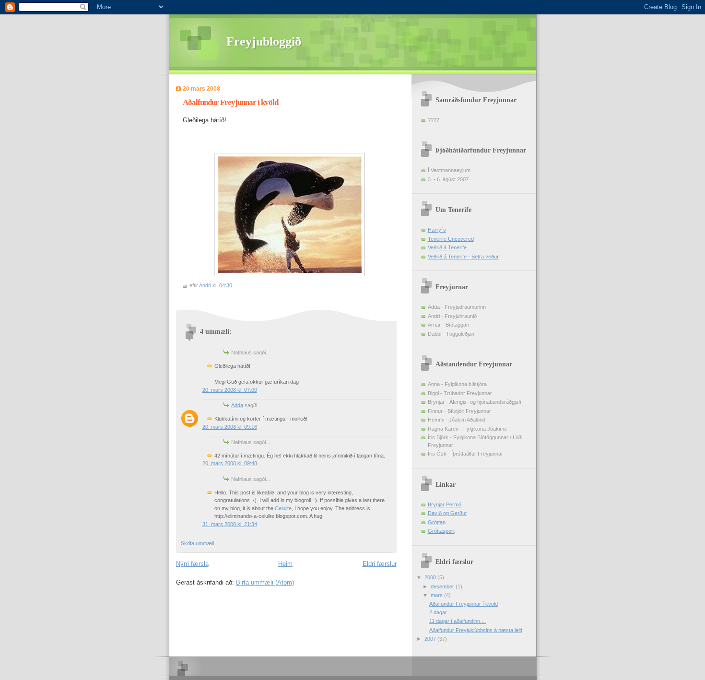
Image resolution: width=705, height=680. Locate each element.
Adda (237, 405)
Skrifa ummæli (197, 543)
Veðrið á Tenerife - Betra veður (463, 256)
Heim (285, 563)
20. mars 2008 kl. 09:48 (229, 463)
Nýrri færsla (192, 563)
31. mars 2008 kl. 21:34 (229, 524)
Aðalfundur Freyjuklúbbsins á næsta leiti (475, 630)
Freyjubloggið (263, 41)
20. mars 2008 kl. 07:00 (229, 390)
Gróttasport (441, 531)
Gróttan (437, 522)
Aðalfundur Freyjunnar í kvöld (463, 604)
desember (443, 586)
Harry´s (437, 230)
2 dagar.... (440, 612)
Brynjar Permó (444, 504)
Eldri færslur (380, 563)
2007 (430, 639)
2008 (430, 577)
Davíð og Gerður (447, 513)
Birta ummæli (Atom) (265, 582)
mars (437, 595)
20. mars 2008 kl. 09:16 (229, 427)
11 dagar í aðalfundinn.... (457, 621)
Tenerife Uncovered (451, 239)
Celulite (283, 508)
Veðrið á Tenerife (447, 247)
